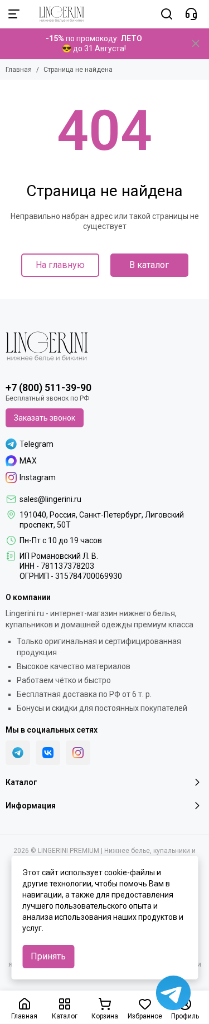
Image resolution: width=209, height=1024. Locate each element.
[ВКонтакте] (48, 752)
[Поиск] (166, 14)
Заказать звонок (44, 417)
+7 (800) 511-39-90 (48, 387)
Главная (19, 70)
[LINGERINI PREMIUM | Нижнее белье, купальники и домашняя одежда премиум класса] (56, 14)
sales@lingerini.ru (50, 499)
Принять (48, 956)
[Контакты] (191, 14)
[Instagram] (78, 752)
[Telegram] (18, 752)
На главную (60, 265)
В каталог (149, 265)
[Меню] (14, 14)
